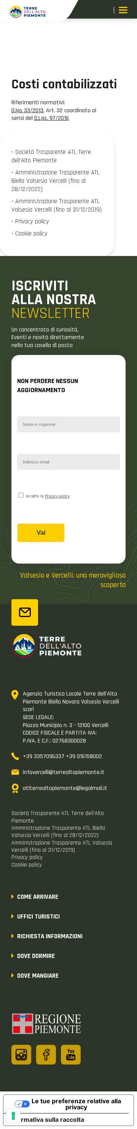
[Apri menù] (123, 10)
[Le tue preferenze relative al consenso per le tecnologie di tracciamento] (13, 1116)
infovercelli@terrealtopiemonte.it (64, 772)
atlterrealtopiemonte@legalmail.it (65, 788)
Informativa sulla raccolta (47, 1119)
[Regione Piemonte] (46, 1025)
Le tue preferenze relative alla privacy (76, 1104)
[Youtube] (71, 1055)
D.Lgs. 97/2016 (51, 118)
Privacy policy (57, 496)
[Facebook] (46, 1055)
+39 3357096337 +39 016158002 (62, 756)
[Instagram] (21, 1055)
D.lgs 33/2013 (27, 111)
